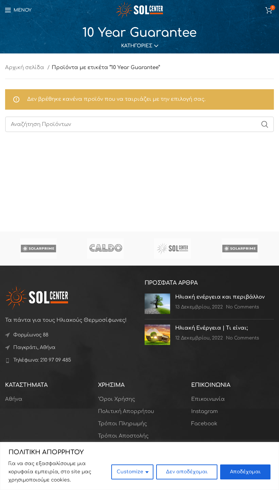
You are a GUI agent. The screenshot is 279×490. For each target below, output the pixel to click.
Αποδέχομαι (245, 471)
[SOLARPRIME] (38, 249)
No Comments (242, 307)
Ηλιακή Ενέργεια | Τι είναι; (211, 328)
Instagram (204, 411)
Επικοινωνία (208, 399)
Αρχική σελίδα (25, 67)
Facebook (204, 424)
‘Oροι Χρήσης (116, 399)
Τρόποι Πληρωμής (122, 424)
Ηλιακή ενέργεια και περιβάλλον (220, 297)
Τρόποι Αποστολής (123, 436)
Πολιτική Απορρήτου (126, 411)
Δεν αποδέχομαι (187, 471)
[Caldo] (105, 249)
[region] (139, 466)
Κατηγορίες (136, 46)
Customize (130, 471)
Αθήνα (13, 399)
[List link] (69, 360)
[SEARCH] (264, 124)
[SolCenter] (172, 249)
